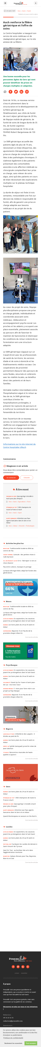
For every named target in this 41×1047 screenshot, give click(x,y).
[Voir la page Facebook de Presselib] (13, 966)
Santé (29, 11)
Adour (15, 526)
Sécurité (21, 526)
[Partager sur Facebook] (10, 92)
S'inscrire (27, 478)
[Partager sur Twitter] (16, 92)
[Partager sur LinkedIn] (21, 92)
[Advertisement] (20, 888)
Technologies (30, 526)
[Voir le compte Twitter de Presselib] (18, 966)
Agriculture (21, 502)
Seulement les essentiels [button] (13, 1043)
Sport (20, 513)
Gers (19, 11)
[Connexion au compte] (36, 3)
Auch (23, 11)
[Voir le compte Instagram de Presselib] (27, 966)
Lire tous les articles (31, 637)
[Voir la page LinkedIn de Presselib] (22, 966)
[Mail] (27, 92)
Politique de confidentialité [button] (13, 1038)
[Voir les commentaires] (5, 92)
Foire (28, 502)
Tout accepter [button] (31, 1043)
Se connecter (11, 478)
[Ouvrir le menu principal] (5, 3)
